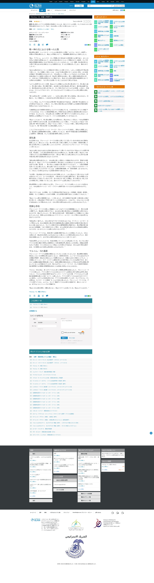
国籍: (35, 322)
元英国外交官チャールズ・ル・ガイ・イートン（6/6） (46, 407)
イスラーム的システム (103, 49)
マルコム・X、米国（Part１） (38, 291)
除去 (123, 466)
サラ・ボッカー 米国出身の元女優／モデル (44, 431)
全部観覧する (33, 311)
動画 (49, 10)
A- (84, 21)
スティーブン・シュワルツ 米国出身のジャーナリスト (47, 434)
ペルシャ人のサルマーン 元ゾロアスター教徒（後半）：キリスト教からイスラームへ (55, 425)
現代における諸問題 (103, 45)
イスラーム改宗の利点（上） (106, 101)
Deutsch (72, 1)
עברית (122, 1)
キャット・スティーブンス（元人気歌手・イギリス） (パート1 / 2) (49, 359)
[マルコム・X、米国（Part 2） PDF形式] (43, 45)
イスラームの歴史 (118, 45)
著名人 (49, 13)
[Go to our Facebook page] (113, 513)
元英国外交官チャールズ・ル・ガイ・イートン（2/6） (46, 395)
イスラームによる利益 (119, 22)
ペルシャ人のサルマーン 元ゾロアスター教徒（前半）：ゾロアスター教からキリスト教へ (56, 422)
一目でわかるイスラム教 (60, 10)
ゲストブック (72, 10)
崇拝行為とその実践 (103, 31)
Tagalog (103, 1)
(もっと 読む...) (33, 460)
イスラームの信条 (103, 26)
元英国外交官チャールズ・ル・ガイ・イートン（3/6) (46, 398)
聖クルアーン (101, 40)
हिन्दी (107, 1)
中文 (88, 1)
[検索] (111, 6)
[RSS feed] (123, 513)
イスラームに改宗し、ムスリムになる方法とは (111, 96)
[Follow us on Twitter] (117, 513)
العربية (56, 1)
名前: (34, 319)
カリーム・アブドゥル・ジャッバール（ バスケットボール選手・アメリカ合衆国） (54, 413)
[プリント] (39, 44)
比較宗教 (116, 36)
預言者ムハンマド (118, 40)
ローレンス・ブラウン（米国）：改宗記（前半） (45, 416)
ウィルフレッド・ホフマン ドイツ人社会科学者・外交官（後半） (49, 383)
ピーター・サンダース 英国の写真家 (42, 428)
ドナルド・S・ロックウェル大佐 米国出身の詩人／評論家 (48, 377)
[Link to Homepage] (35, 5)
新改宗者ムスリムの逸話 (41, 13)
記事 (42, 10)
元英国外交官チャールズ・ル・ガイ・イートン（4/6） (46, 401)
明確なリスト (121, 469)
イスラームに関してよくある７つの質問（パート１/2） (111, 110)
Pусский (77, 1)
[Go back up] (151, 433)
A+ (89, 21)
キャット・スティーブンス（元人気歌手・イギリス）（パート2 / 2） (50, 362)
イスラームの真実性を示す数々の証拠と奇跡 (103, 22)
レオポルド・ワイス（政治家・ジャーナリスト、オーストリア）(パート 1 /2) (52, 386)
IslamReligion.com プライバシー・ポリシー (82, 512)
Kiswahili (112, 1)
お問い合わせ (115, 10)
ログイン (71, 5)
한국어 (117, 1)
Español (60, 1)
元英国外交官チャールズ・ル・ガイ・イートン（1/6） (46, 392)
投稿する (64, 338)
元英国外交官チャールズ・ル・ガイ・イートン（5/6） (46, 404)
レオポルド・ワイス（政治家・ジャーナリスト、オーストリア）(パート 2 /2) (52, 389)
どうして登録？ (79, 5)
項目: (30, 29)
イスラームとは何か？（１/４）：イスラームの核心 (111, 92)
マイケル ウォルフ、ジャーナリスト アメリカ (44, 374)
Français (66, 1)
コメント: (63, 318)
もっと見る (32, 496)
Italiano (98, 1)
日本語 (93, 1)
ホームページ (34, 10)
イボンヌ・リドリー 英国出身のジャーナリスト (45, 410)
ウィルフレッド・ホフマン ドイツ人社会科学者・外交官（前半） (49, 380)
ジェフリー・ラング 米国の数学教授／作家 (44, 371)
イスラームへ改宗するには (119, 26)
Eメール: (34, 326)
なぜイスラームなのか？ (104, 105)
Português (83, 1)
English (50, 1)
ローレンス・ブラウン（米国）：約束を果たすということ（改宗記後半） (51, 419)
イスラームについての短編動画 (119, 80)
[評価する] (30, 45)
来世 (115, 31)
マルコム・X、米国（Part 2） (40, 307)
